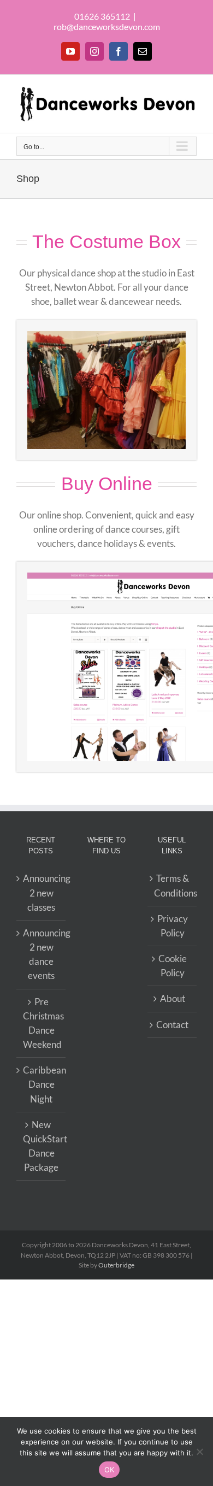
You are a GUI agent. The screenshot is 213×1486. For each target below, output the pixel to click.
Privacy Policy (172, 926)
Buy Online (106, 483)
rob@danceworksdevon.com (107, 26)
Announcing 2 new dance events (41, 954)
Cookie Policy (172, 965)
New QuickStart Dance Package (41, 1146)
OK (109, 1469)
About (172, 998)
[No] (199, 1451)
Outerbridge (116, 1265)
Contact (172, 1024)
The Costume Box (106, 241)
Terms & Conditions (172, 885)
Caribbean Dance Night (41, 1084)
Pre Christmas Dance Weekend (41, 1023)
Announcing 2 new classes (41, 892)
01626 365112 (102, 16)
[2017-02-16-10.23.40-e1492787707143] (106, 335)
